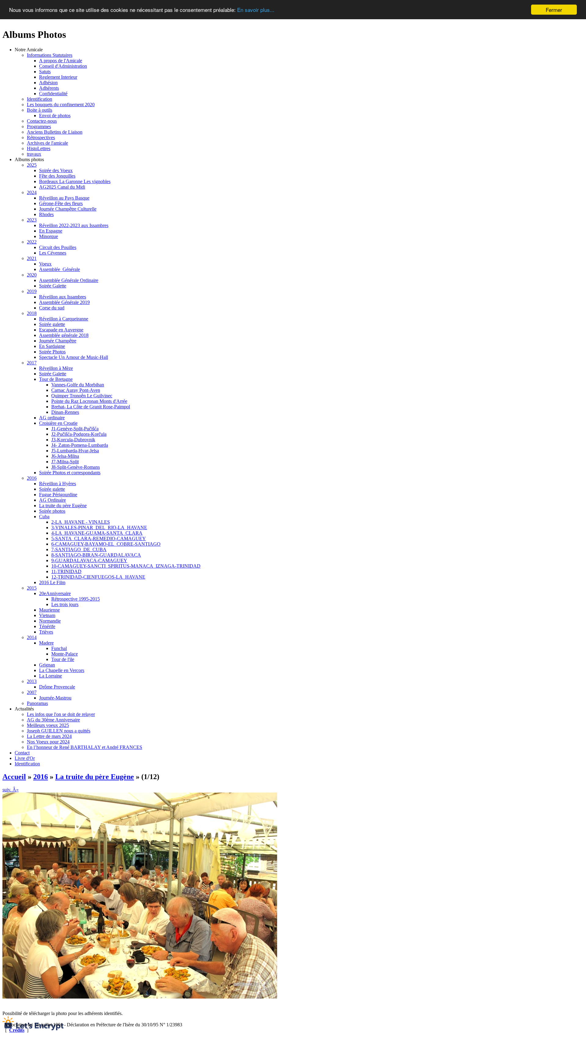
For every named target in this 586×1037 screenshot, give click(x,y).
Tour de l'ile (62, 659)
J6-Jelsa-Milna (65, 456)
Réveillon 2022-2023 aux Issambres (73, 225)
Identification (39, 99)
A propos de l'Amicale (60, 60)
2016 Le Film (52, 582)
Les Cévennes (52, 252)
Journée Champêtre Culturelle (67, 208)
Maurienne (49, 609)
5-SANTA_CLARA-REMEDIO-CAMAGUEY (98, 538)
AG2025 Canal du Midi (62, 187)
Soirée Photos (52, 351)
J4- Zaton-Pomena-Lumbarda (79, 445)
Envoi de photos (55, 115)
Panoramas (37, 703)
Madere (46, 642)
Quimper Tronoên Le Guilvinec (81, 395)
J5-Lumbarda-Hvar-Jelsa (75, 450)
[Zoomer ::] (139, 996)
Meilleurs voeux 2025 (48, 725)
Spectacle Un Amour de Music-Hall (73, 357)
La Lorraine (50, 675)
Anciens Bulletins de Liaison (54, 132)
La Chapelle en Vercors (61, 670)
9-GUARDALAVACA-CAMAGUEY (89, 560)
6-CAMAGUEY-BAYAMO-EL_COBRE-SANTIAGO (106, 544)
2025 (32, 165)
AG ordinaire (52, 417)
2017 (32, 362)
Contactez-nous (42, 121)
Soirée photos (52, 511)
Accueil (14, 777)
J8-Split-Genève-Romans (75, 467)
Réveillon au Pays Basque (64, 198)
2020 (32, 274)
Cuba (44, 516)
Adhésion (48, 82)
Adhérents (49, 88)
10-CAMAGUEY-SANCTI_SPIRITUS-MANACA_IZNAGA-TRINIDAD (126, 566)
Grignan (47, 664)
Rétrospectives (41, 137)
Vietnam (47, 615)
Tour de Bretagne (56, 379)
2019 (32, 291)
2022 (32, 241)
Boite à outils (39, 110)
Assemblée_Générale (59, 269)
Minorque (48, 236)
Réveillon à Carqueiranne (63, 318)
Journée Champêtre (57, 340)
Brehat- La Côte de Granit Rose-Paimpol (90, 406)
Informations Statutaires (49, 55)
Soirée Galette (52, 285)
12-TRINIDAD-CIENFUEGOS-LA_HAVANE (98, 577)
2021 (32, 258)
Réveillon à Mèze (56, 368)
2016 (32, 478)
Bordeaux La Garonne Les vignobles (74, 181)
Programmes (39, 126)
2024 (32, 192)
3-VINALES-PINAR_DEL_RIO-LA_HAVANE (99, 527)
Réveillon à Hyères (57, 483)
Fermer (554, 9)
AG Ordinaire (52, 500)
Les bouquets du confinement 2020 (61, 104)
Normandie (50, 620)
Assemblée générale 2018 (64, 335)
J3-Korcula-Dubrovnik (73, 439)
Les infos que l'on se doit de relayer (61, 714)
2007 (32, 692)
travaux (34, 154)
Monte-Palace (64, 653)
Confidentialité (53, 93)
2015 (32, 588)
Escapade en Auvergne (61, 329)
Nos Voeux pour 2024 (48, 741)
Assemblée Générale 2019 (64, 302)
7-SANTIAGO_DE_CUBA (79, 549)
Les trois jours (64, 604)
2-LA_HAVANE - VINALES (80, 522)
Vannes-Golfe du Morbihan (77, 384)
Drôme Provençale (57, 686)
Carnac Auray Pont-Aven (75, 390)
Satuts (45, 71)
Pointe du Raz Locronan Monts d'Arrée (89, 401)
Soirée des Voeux (56, 170)
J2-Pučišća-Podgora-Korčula (79, 434)
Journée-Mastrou (55, 697)
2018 (32, 313)
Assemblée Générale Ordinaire (68, 280)
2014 (32, 637)
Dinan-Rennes (65, 412)
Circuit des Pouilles (57, 247)
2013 (32, 681)
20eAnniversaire (55, 593)
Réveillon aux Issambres (62, 296)
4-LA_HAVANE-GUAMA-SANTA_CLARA (97, 533)
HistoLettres (38, 148)
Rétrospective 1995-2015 (75, 599)
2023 (32, 219)
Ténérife (47, 626)
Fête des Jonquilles (57, 176)
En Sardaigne (52, 346)
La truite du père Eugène (63, 505)
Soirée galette (52, 324)
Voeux (45, 263)
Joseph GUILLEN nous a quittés (58, 730)
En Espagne (50, 230)
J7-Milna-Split (65, 461)
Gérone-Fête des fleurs (61, 203)
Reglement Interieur (58, 77)
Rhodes (46, 214)
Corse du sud (51, 307)
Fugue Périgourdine (58, 494)
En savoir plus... (255, 10)
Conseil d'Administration (63, 66)
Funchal (59, 648)
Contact (22, 752)
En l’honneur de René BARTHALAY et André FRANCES (84, 747)
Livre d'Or (25, 758)
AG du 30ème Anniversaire (53, 719)
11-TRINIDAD (66, 571)
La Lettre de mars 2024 (49, 736)
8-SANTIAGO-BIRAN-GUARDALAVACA (96, 555)
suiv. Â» (10, 789)
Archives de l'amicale (47, 143)
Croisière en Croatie (58, 423)
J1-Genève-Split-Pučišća (75, 428)
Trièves (46, 631)
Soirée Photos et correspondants (69, 472)
